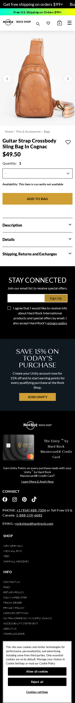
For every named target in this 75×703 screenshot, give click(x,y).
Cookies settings (15, 613)
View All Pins (12, 551)
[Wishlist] (48, 23)
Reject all (37, 681)
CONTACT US (11, 581)
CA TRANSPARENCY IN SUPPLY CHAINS (27, 618)
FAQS (6, 587)
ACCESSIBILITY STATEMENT (20, 623)
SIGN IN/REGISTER (15, 597)
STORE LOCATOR (14, 633)
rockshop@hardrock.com (34, 523)
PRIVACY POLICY (14, 607)
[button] (70, 224)
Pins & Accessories (28, 131)
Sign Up (56, 298)
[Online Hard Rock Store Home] (17, 22)
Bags (47, 131)
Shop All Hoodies (16, 561)
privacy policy (57, 323)
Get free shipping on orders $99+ (33, 4)
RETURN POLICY (13, 592)
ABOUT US (10, 628)
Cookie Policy (47, 663)
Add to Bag (37, 199)
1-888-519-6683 (29, 515)
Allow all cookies (37, 671)
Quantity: (11, 163)
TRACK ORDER (12, 602)
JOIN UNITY (37, 397)
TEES (6, 556)
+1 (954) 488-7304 (31, 510)
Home (9, 131)
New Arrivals (13, 545)
